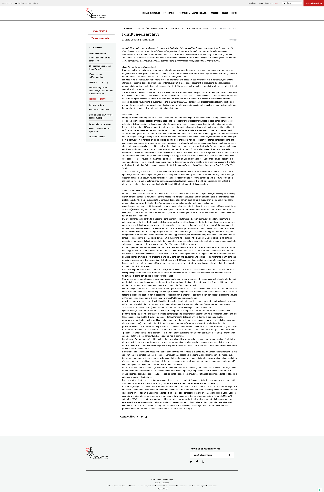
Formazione (184, 13)
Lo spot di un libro (97, 136)
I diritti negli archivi (97, 99)
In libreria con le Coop (98, 82)
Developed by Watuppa (162, 488)
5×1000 (275, 3)
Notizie (234, 13)
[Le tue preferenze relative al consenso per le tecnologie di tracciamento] (320, 490)
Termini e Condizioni (162, 483)
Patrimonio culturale (152, 13)
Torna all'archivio (99, 31)
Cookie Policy (168, 479)
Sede (261, 3)
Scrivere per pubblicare (99, 109)
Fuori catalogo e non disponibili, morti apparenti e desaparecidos (101, 90)
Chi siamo (252, 3)
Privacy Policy (156, 479)
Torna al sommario (100, 38)
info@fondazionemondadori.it (27, 3)
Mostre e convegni (201, 13)
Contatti (268, 3)
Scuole (226, 13)
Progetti (216, 13)
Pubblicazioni (170, 13)
